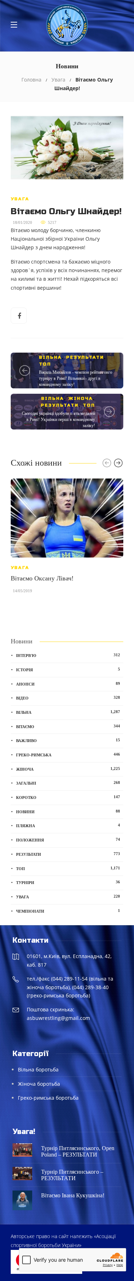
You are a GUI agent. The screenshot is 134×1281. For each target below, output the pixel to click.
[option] (67, 539)
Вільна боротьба (38, 1069)
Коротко (68, 797)
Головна (31, 79)
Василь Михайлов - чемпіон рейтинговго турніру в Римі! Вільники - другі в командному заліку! (75, 378)
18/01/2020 (22, 222)
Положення (68, 839)
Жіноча (80, 398)
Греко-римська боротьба (48, 1097)
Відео (68, 697)
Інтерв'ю (68, 655)
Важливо (68, 740)
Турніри (68, 882)
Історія (68, 669)
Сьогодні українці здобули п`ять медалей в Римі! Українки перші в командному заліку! (58, 419)
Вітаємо (68, 726)
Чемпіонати (68, 910)
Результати (85, 357)
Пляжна (68, 825)
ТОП (45, 364)
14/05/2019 (22, 591)
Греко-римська (68, 754)
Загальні (68, 782)
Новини (68, 811)
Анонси (68, 683)
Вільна (50, 357)
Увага (58, 79)
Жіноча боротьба (39, 1083)
